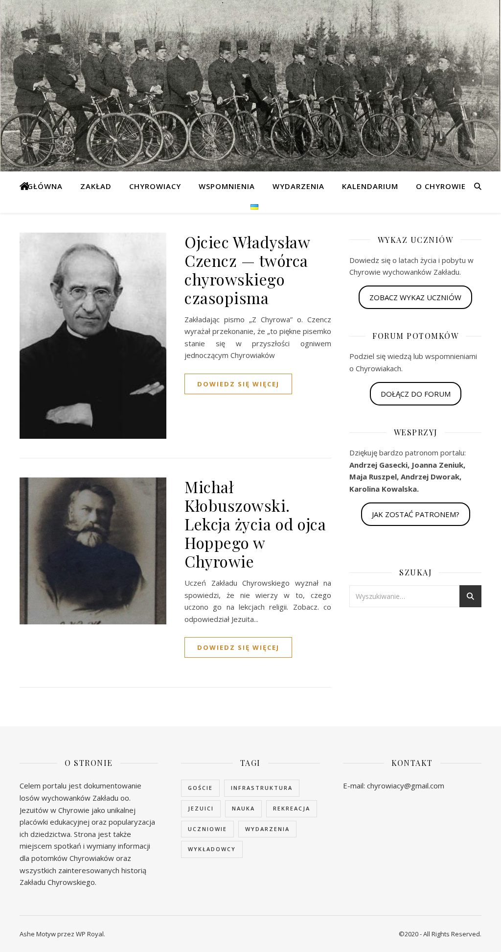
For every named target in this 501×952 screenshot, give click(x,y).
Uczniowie (207, 829)
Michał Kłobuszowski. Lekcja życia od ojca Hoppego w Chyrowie (255, 523)
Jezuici (201, 808)
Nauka (243, 808)
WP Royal (90, 933)
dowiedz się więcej (238, 384)
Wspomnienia (227, 186)
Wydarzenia (298, 186)
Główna (45, 186)
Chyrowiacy (155, 186)
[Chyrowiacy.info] (24, 186)
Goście (200, 787)
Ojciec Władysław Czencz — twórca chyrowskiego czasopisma (247, 269)
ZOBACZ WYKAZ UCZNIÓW (415, 297)
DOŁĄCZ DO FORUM (416, 394)
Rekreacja (291, 808)
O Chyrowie (441, 186)
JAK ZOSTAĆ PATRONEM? (415, 514)
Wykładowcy (212, 849)
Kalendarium (370, 186)
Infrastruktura (262, 787)
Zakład (96, 186)
